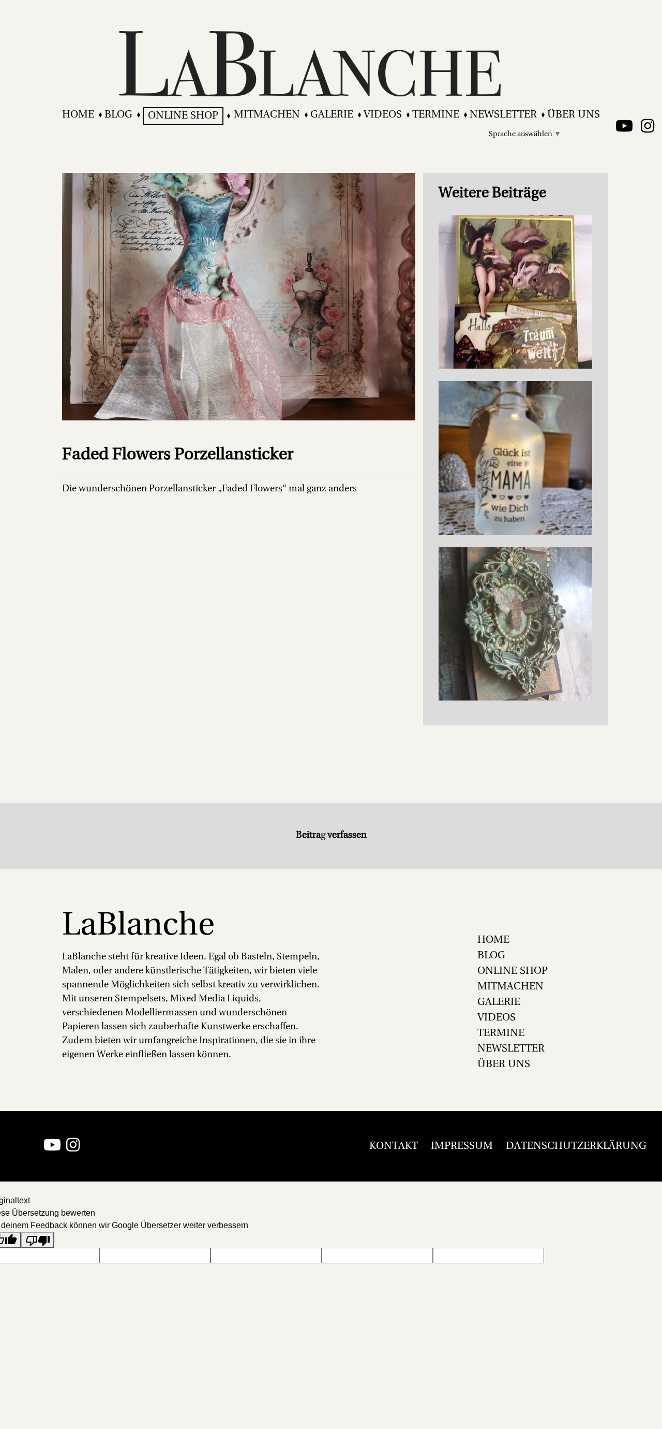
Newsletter (503, 115)
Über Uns (573, 115)
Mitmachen (267, 115)
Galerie (331, 115)
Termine (435, 115)
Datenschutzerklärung (576, 1146)
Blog (118, 115)
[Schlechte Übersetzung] (37, 1240)
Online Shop (183, 116)
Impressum (462, 1146)
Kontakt (393, 1146)
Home (78, 115)
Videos (383, 115)
